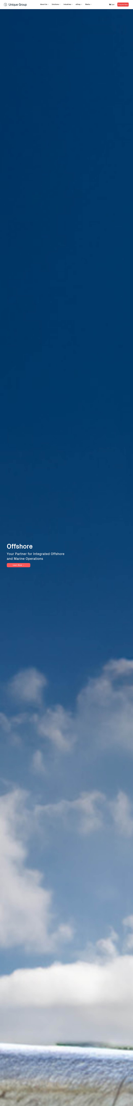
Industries (67, 4)
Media (87, 4)
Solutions (55, 4)
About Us (43, 4)
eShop (78, 4)
